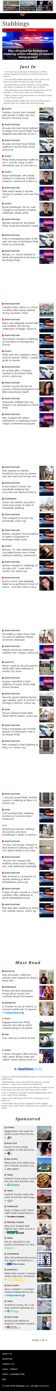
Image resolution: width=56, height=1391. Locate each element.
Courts (7, 108)
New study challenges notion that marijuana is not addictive (25, 1099)
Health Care (12, 1317)
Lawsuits (9, 662)
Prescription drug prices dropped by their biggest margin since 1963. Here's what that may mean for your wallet (27, 1105)
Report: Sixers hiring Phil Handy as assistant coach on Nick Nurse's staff (27, 96)
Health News (13, 1285)
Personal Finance (15, 1222)
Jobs (6, 1034)
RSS (4, 1379)
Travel (10, 1175)
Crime (7, 709)
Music (7, 1018)
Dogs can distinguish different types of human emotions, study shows (27, 1077)
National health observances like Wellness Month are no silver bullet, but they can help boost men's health (27, 1088)
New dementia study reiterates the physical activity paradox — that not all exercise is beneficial (27, 91)
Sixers (7, 1050)
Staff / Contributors (13, 1374)
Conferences (13, 1254)
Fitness (10, 1127)
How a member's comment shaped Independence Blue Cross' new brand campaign (26, 1093)
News (22, 14)
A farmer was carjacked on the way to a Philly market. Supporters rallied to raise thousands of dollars (25, 74)
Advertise (7, 1358)
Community (12, 1269)
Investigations (15, 29)
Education (9, 971)
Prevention (10, 1002)
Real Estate (12, 1159)
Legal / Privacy (10, 1369)
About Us (7, 1353)
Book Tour (12, 1143)
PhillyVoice (7, 16)
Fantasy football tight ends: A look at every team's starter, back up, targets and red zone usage (27, 101)
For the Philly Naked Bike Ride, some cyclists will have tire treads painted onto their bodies (26, 80)
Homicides (31, 29)
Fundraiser (12, 1206)
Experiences (10, 987)
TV (5, 825)
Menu (51, 16)
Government (10, 498)
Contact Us (8, 1364)
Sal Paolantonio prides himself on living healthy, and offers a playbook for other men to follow (26, 85)
